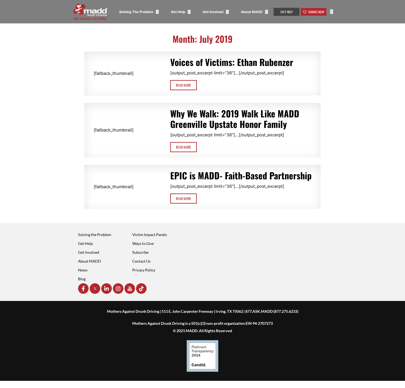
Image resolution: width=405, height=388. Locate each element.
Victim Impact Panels (149, 234)
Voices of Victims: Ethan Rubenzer (231, 61)
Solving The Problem (136, 12)
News (83, 270)
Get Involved (213, 12)
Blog (82, 279)
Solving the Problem (94, 234)
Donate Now (316, 11)
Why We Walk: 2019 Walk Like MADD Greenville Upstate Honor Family (234, 118)
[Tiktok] (141, 288)
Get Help (178, 12)
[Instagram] (118, 288)
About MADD (252, 12)
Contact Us (141, 261)
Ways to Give (143, 243)
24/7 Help (286, 11)
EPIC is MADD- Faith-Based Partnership (241, 175)
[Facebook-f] (83, 288)
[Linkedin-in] (106, 288)
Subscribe (140, 252)
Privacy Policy (143, 270)
